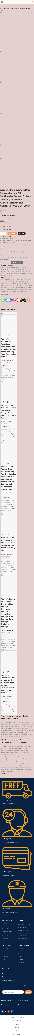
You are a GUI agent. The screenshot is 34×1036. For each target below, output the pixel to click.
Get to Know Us (7, 920)
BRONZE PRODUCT (23, 935)
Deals (3, 951)
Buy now (21, 233)
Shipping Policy (6, 928)
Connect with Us (23, 945)
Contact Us (5, 938)
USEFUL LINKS (6, 945)
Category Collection (22, 921)
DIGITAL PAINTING (23, 930)
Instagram (20, 951)
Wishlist (4, 953)
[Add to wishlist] (8, 672)
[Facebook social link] (2, 1011)
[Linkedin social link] (12, 1011)
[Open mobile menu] (2, 2)
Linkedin (20, 956)
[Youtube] (17, 299)
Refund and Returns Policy (7, 932)
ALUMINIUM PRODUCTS (24, 933)
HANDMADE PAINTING (24, 924)
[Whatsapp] (3, 299)
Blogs (3, 959)
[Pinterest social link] (8, 1011)
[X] (21, 299)
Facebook (20, 948)
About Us (4, 923)
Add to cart (12, 233)
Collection (5, 948)
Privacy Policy (6, 926)
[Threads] (24, 299)
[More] (28, 299)
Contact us (21, 962)
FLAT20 (2, 221)
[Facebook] (10, 299)
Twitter (20, 953)
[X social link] (5, 1011)
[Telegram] (6, 299)
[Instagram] (14, 299)
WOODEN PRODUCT (23, 938)
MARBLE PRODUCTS (23, 927)
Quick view (3, 672)
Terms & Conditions (7, 935)
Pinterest (20, 959)
